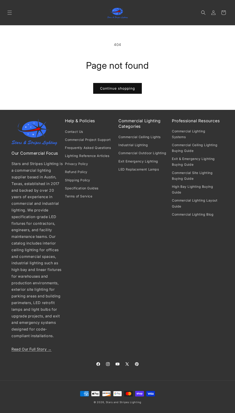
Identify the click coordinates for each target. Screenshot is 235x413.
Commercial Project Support (88, 140)
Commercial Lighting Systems (188, 134)
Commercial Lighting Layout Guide (195, 203)
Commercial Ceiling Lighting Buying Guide (194, 148)
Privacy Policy (76, 164)
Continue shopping (117, 88)
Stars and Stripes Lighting (123, 402)
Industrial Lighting (133, 145)
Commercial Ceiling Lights (139, 137)
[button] (10, 13)
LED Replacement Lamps (138, 169)
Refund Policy (76, 172)
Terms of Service (78, 196)
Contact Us (74, 132)
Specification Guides (81, 188)
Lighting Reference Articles (87, 156)
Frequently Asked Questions (88, 148)
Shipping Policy (77, 180)
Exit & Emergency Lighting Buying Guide (193, 161)
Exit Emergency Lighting (138, 161)
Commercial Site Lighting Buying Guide (192, 175)
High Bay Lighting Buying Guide (192, 189)
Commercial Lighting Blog (192, 214)
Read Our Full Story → (31, 349)
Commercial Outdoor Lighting (142, 153)
